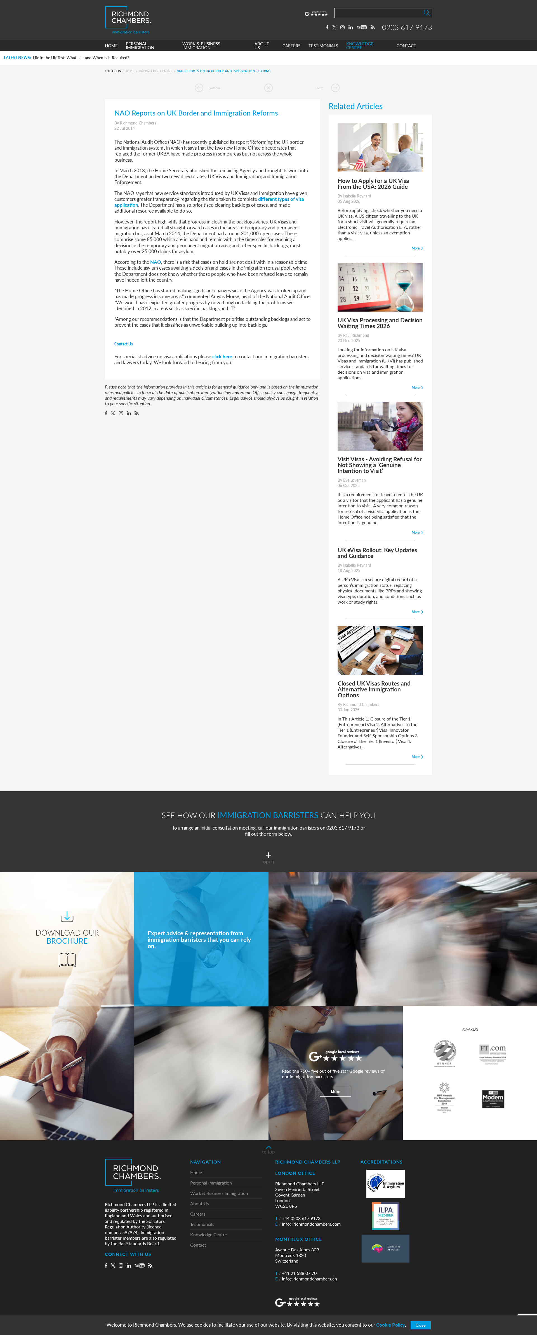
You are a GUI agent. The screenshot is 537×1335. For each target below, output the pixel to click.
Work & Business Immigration (219, 1193)
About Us (199, 1204)
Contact (198, 1245)
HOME (111, 46)
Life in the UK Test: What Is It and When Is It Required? (81, 58)
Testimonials (202, 1224)
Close (421, 1325)
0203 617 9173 (407, 27)
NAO (155, 261)
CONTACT (406, 46)
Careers (197, 1214)
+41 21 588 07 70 (296, 1273)
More (335, 1091)
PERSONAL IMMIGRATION (140, 46)
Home (129, 70)
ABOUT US (262, 46)
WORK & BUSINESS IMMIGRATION (201, 46)
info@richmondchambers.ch (306, 1279)
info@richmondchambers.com (308, 1224)
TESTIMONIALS (323, 46)
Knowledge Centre (155, 70)
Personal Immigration (211, 1183)
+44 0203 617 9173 (298, 1218)
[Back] (268, 88)
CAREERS (291, 46)
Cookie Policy (390, 1325)
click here (222, 356)
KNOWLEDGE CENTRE (359, 46)
